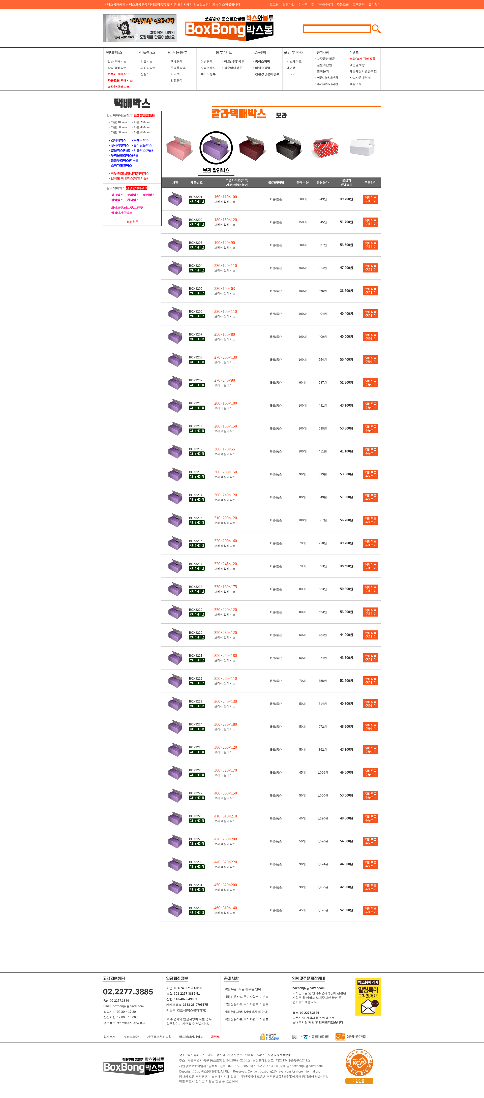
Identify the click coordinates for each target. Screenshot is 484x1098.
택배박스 (114, 52)
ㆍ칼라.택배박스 (116, 68)
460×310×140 (225, 908)
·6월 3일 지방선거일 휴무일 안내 (246, 1012)
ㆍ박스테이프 (293, 61)
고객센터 (359, 4)
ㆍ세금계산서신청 (326, 77)
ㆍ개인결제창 (356, 65)
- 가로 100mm (117, 122)
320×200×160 (225, 541)
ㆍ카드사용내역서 (359, 77)
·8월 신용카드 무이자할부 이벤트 (246, 996)
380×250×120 (225, 747)
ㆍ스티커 (290, 74)
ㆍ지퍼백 (174, 74)
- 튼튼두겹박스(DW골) (123, 160)
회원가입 (289, 4)
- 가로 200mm (140, 122)
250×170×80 (224, 334)
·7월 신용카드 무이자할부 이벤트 (246, 1004)
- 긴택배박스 (117, 140)
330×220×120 (225, 609)
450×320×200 (225, 885)
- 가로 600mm (140, 132)
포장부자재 (294, 52)
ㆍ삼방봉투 (205, 61)
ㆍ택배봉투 (175, 61)
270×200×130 (225, 357)
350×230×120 (225, 632)
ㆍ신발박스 (145, 74)
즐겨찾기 (375, 4)
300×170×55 (224, 449)
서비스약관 (131, 1037)
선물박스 (147, 52)
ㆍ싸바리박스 (146, 68)
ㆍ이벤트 (353, 52)
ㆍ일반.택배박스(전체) (118, 115)
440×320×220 (225, 862)
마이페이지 (325, 4)
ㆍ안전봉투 (175, 80)
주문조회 (343, 4)
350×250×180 (225, 655)
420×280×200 (225, 839)
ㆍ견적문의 (321, 71)
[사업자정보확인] (278, 1055)
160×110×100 (225, 197)
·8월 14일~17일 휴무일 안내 (242, 989)
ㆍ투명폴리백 (177, 68)
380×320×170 (225, 770)
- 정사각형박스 (118, 145)
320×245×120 (225, 564)
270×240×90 (224, 380)
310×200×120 (225, 518)
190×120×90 (224, 242)
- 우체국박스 (140, 140)
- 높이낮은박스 (141, 145)
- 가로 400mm (140, 127)
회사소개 (109, 1037)
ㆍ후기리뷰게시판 (326, 84)
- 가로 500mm (117, 132)
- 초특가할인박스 (120, 165)
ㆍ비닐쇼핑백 (261, 68)
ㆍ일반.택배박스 (116, 61)
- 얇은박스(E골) (119, 150)
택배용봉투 (178, 52)
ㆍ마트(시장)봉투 (232, 61)
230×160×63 (224, 288)
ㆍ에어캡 (290, 68)
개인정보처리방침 (159, 1037)
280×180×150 (225, 426)
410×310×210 (225, 816)
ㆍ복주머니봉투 (231, 68)
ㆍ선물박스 (145, 61)
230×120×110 (225, 265)
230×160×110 (225, 311)
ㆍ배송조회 (354, 84)
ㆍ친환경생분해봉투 (265, 74)
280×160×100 (225, 403)
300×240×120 (225, 495)
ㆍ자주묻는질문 (324, 58)
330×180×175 (225, 587)
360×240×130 (225, 701)
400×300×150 (225, 793)
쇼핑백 (259, 52)
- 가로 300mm (117, 127)
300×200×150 (225, 472)
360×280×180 (225, 724)
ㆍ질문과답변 (323, 65)
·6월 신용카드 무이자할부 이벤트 (246, 1019)
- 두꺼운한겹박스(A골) (123, 155)
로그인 (274, 4)
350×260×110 (225, 678)
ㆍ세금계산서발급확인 (362, 71)
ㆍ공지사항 (321, 52)
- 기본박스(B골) (142, 150)
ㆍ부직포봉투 (207, 74)
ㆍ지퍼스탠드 (207, 68)
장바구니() (306, 4)
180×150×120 (225, 220)
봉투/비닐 (224, 52)
